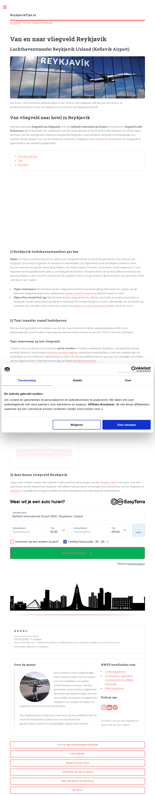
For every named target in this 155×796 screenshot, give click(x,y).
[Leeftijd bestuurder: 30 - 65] (65, 542)
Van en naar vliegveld (77, 781)
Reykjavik (15, 22)
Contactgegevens (115, 671)
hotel (101, 139)
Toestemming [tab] (27, 380)
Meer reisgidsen (114, 688)
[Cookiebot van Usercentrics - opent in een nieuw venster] (134, 369)
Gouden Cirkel (108, 482)
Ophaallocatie (19, 512)
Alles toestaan (126, 424)
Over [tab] (128, 380)
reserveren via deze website (61, 352)
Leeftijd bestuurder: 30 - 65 (86, 541)
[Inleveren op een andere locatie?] (12, 542)
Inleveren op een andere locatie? (36, 541)
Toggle (7, 7)
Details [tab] (77, 380)
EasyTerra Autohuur (136, 563)
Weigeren (77, 424)
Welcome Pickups (86, 360)
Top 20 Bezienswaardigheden (77, 744)
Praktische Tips (77, 763)
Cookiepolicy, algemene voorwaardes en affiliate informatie (119, 680)
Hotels (77, 790)
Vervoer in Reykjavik (77, 772)
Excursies (77, 754)
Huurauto (23, 164)
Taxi (20, 160)
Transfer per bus (27, 156)
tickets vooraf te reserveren (81, 293)
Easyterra (15, 490)
